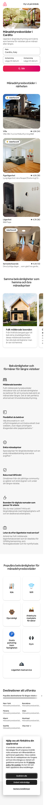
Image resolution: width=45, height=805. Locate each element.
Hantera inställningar (21, 789)
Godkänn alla (21, 776)
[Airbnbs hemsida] (5, 4)
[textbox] (12, 60)
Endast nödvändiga (22, 782)
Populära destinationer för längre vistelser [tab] (20, 696)
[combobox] (21, 52)
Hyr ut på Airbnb (31, 4)
